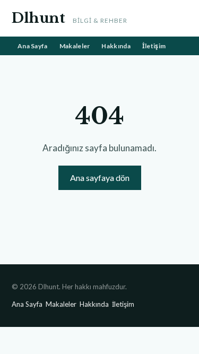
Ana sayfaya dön (99, 177)
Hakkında (115, 46)
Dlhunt (38, 18)
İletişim (154, 46)
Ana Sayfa (33, 46)
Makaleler (74, 46)
